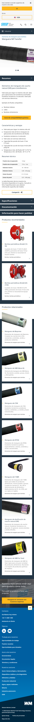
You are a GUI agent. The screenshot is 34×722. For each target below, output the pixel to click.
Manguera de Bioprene (13, 331)
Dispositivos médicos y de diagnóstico (14, 674)
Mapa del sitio (6, 719)
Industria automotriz (9, 691)
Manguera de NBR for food (14, 558)
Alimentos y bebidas (8, 678)
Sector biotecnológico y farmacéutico (14, 671)
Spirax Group (5, 715)
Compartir (16, 192)
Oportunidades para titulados (11, 647)
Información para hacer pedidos (17, 213)
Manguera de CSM (11, 403)
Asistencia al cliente (8, 621)
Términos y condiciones (9, 662)
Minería (4, 688)
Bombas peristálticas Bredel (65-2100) (16, 284)
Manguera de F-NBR (12, 477)
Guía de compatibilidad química (16, 118)
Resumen (6, 78)
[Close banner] (30, 3)
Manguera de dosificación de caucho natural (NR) (15, 520)
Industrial (8, 31)
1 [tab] (15, 70)
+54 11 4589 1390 (7, 618)
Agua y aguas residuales (10, 684)
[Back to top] (30, 608)
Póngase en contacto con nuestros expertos (17, 601)
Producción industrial (9, 681)
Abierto (25, 25)
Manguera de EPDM (12, 440)
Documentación (9, 207)
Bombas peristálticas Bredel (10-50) (16, 245)
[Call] (21, 25)
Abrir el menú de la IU (31, 25)
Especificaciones (9, 201)
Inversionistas (6, 656)
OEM (3, 694)
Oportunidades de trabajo (10, 640)
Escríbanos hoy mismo (9, 614)
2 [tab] (17, 70)
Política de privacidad (18, 715)
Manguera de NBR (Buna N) (14, 368)
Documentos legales (8, 659)
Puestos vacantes (7, 644)
